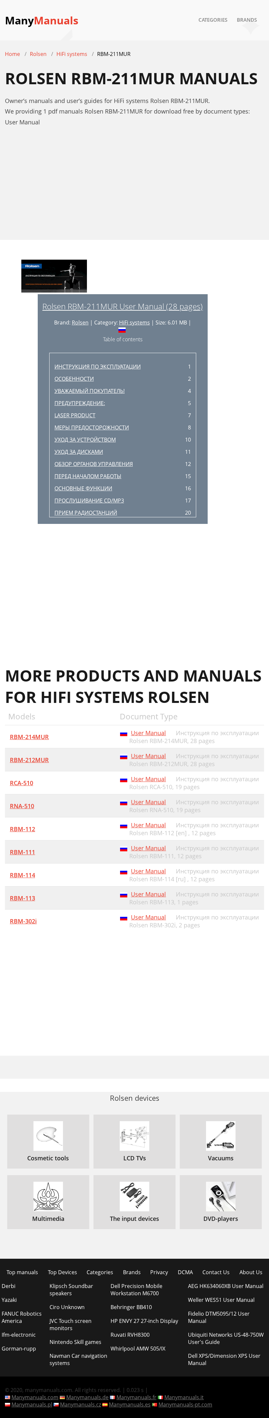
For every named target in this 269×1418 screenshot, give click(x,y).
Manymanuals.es (130, 1404)
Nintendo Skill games (75, 1342)
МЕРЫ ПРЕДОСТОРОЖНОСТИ (91, 427)
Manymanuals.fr (136, 1397)
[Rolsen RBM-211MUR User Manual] (54, 277)
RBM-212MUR (29, 760)
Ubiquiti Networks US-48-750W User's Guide (226, 1338)
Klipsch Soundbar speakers (71, 1289)
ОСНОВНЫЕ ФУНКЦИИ (83, 488)
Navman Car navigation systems (78, 1359)
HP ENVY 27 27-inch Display (144, 1321)
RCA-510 (21, 783)
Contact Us (216, 1272)
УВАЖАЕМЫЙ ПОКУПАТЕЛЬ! (89, 391)
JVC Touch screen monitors (71, 1324)
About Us (250, 1272)
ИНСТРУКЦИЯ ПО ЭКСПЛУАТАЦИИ (97, 366)
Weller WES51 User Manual (221, 1299)
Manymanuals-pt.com (185, 1404)
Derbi (8, 1286)
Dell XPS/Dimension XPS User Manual (224, 1359)
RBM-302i (23, 921)
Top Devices (62, 1272)
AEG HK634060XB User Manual (225, 1286)
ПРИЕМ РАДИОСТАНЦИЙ (85, 512)
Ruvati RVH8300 (130, 1334)
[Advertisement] (134, 187)
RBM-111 (22, 852)
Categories (212, 19)
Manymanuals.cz (80, 1404)
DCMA (185, 1272)
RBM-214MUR (29, 737)
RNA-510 (22, 806)
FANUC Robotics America (22, 1317)
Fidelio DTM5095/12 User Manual (219, 1317)
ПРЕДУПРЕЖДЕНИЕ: (79, 403)
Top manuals (22, 1272)
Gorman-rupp (19, 1348)
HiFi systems (134, 322)
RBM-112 (22, 829)
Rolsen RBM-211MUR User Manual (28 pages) (122, 306)
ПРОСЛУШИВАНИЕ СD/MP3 (89, 500)
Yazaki (9, 1299)
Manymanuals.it (184, 1397)
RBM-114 (22, 875)
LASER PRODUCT (74, 415)
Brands (247, 19)
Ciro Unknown (67, 1307)
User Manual (148, 733)
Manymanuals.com (34, 1397)
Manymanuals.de (87, 1397)
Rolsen (80, 322)
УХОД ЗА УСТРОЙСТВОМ (85, 439)
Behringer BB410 (131, 1307)
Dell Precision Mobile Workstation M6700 (136, 1289)
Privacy (159, 1272)
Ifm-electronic (19, 1334)
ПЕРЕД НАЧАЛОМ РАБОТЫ (87, 476)
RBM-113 (22, 898)
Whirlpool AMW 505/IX (138, 1348)
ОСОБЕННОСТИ (74, 378)
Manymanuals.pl (31, 1404)
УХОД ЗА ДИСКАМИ (78, 451)
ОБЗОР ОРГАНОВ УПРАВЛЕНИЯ (93, 464)
